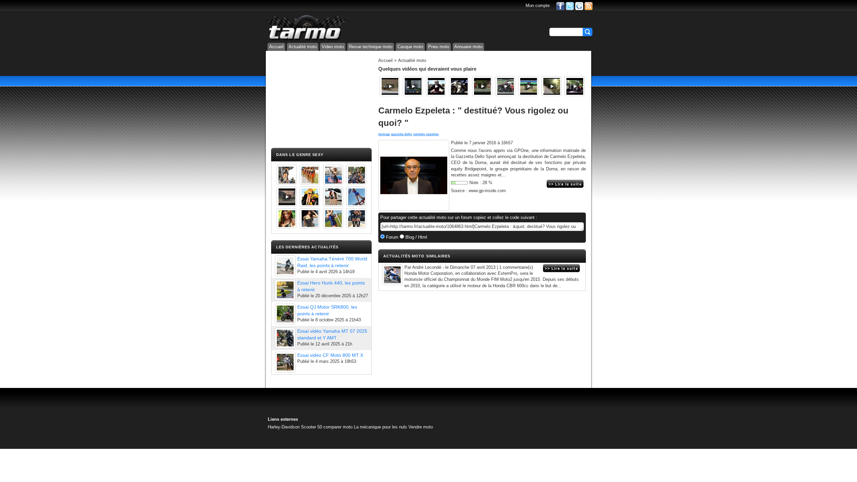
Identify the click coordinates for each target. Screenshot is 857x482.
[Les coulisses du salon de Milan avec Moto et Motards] (459, 86)
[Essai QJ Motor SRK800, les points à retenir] (285, 314)
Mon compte (538, 5)
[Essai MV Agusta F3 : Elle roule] (574, 86)
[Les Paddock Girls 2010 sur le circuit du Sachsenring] (287, 175)
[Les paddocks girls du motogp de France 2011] (356, 218)
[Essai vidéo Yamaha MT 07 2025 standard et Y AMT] (285, 338)
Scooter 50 (311, 426)
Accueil (276, 46)
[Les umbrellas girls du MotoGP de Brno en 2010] (333, 196)
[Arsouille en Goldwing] (551, 86)
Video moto (333, 46)
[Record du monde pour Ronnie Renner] (413, 86)
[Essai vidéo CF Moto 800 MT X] (285, 362)
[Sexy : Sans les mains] (356, 175)
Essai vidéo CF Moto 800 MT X (330, 355)
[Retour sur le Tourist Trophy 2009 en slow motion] (482, 86)
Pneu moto (438, 46)
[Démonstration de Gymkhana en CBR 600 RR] (505, 86)
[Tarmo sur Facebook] (560, 5)
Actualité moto (303, 46)
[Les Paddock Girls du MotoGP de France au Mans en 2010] (287, 218)
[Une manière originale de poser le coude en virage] (390, 86)
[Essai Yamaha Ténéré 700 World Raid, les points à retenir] (285, 265)
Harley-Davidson (284, 426)
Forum (391, 237)
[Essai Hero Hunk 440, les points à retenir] (285, 289)
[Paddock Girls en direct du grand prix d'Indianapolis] (333, 175)
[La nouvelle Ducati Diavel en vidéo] (436, 86)
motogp (384, 134)
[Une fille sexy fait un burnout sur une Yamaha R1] (287, 196)
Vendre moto (420, 426)
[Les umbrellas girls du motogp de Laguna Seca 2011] (356, 196)
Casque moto (410, 46)
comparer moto (338, 426)
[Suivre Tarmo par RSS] (589, 5)
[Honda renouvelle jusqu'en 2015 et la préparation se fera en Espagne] (392, 274)
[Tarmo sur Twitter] (570, 5)
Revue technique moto (370, 46)
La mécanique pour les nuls (380, 426)
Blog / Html (415, 237)
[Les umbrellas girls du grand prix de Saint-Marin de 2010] (310, 175)
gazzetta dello (401, 134)
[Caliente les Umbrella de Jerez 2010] (310, 218)
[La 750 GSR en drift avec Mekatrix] (528, 86)
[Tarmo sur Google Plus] (579, 5)
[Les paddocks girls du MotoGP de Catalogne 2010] (310, 196)
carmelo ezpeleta (426, 134)
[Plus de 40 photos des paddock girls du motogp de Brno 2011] (333, 218)
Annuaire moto (468, 46)
